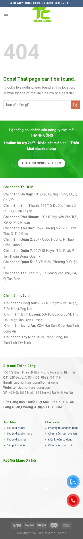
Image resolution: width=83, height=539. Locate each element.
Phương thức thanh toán (63, 427)
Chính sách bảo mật (60, 445)
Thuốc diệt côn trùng (19, 433)
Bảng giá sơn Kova (37, 245)
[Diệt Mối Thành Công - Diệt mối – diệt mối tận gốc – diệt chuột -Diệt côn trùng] (41, 14)
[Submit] (75, 104)
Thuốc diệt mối (16, 427)
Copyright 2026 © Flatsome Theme (41, 533)
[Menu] (6, 14)
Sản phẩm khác (16, 445)
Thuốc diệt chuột (17, 439)
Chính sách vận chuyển (62, 433)
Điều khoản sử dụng (60, 439)
